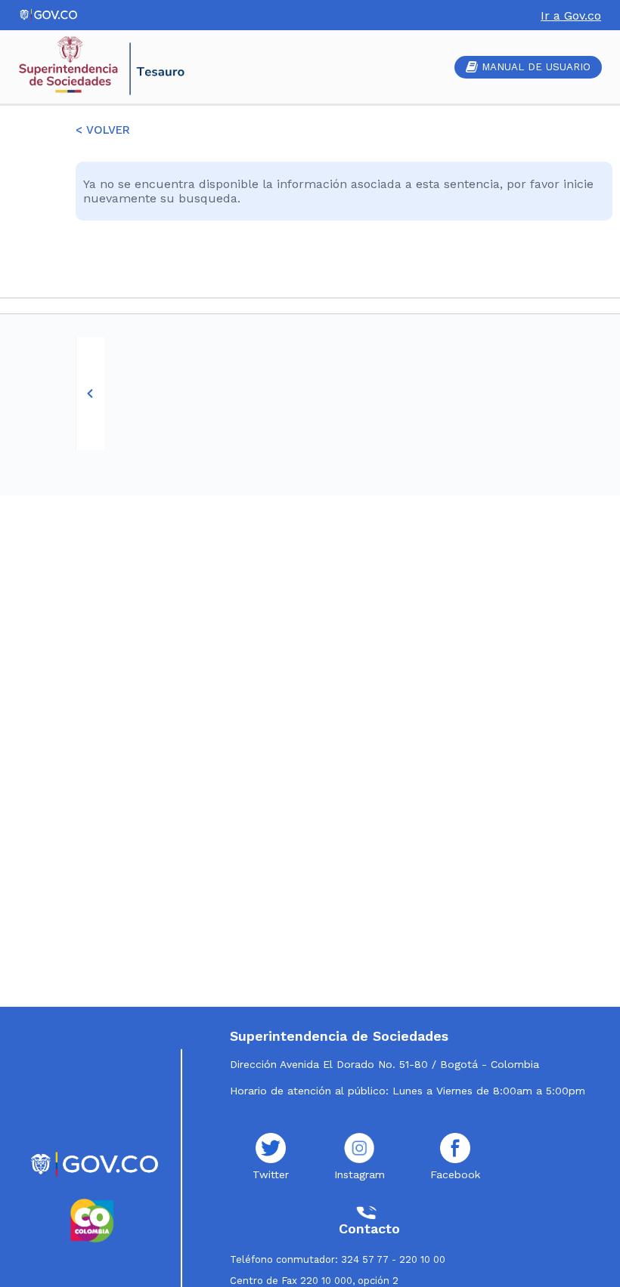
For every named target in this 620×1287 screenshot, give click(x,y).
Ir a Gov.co (571, 15)
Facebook (455, 1174)
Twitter (271, 1174)
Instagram (359, 1174)
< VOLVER (103, 130)
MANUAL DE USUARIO (536, 67)
